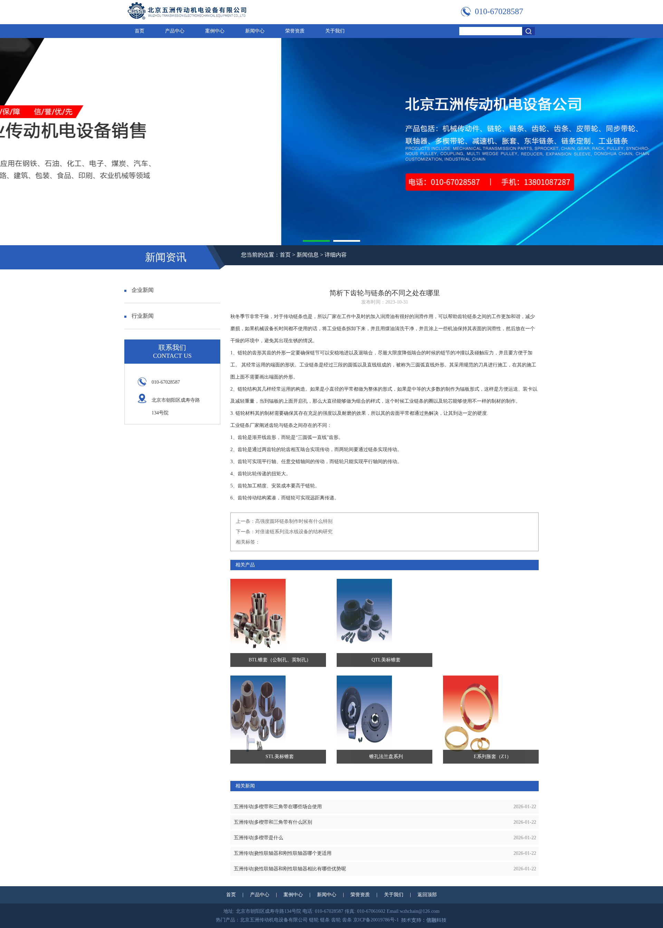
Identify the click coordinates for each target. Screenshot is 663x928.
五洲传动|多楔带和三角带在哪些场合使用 (278, 806)
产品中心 (174, 31)
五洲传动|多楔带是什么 (258, 837)
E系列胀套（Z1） (492, 756)
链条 (298, 316)
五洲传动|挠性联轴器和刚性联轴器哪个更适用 (283, 853)
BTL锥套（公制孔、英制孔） (280, 659)
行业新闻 (143, 316)
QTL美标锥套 (386, 659)
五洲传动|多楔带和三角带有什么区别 (273, 822)
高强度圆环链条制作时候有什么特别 (294, 521)
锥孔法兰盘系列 (386, 756)
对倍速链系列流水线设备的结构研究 (294, 531)
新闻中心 (255, 31)
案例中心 (214, 31)
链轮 (242, 352)
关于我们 (335, 31)
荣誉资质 (295, 31)
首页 (139, 31)
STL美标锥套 (280, 756)
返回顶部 (427, 894)
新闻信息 (308, 255)
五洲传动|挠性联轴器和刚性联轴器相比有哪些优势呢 (290, 868)
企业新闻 (143, 290)
